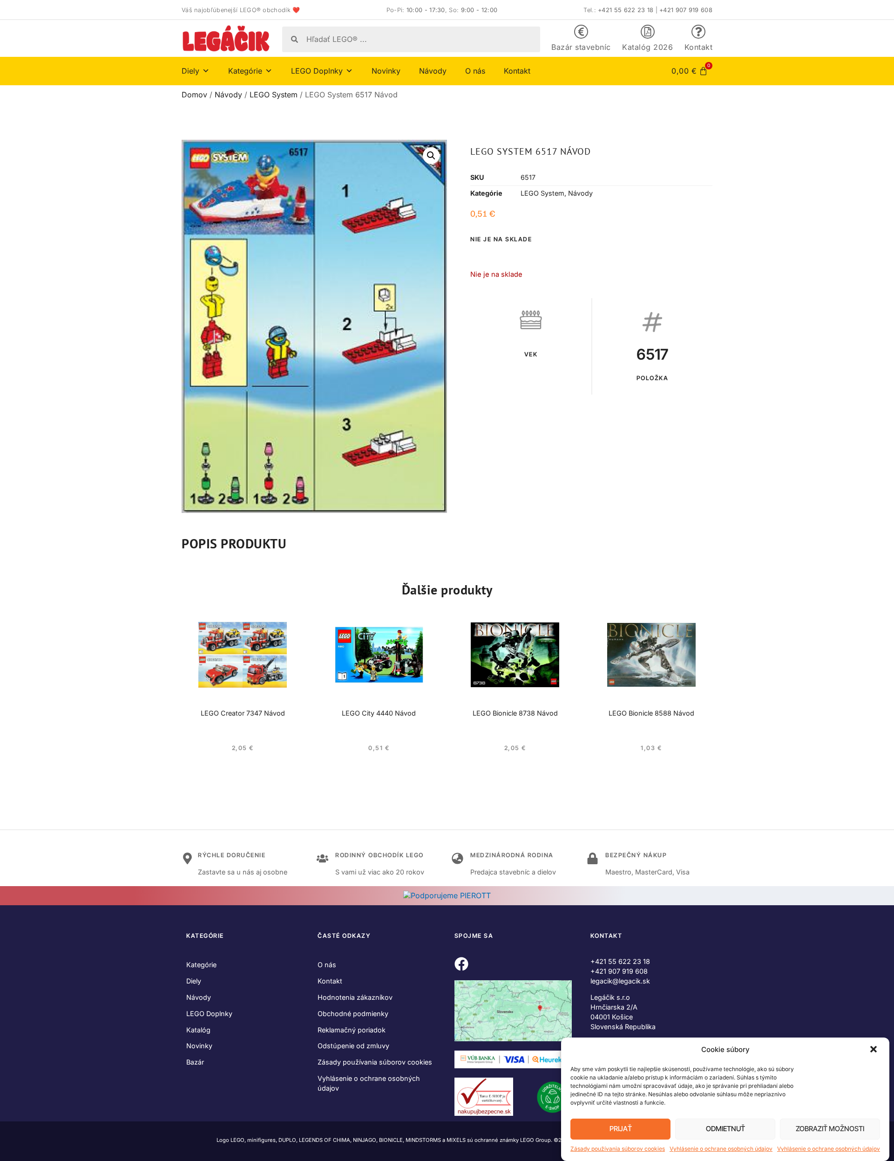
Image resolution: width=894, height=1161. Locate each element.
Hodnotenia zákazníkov (355, 997)
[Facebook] (461, 964)
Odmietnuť (725, 1129)
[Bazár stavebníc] (581, 32)
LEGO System (274, 94)
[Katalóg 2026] (648, 32)
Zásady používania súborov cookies (617, 1148)
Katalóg (198, 1030)
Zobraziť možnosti (830, 1129)
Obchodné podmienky (353, 1014)
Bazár (195, 1062)
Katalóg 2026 (647, 47)
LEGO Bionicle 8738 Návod (515, 713)
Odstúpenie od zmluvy (353, 1046)
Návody (433, 70)
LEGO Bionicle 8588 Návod (651, 713)
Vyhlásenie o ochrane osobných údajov (721, 1148)
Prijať (621, 1129)
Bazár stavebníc (581, 47)
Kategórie (201, 965)
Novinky (386, 70)
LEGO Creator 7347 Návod (243, 713)
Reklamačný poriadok (352, 1030)
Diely (193, 981)
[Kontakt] (698, 32)
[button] (874, 1050)
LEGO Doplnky (209, 1014)
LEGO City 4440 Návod (379, 713)
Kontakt (698, 47)
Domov (194, 94)
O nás (475, 70)
